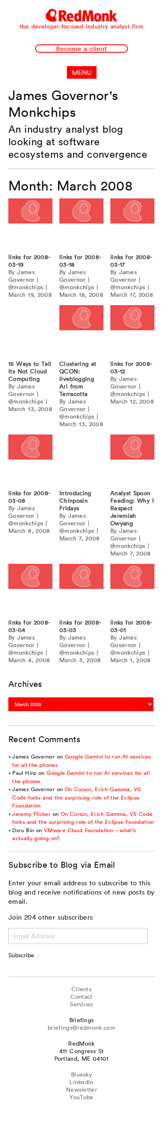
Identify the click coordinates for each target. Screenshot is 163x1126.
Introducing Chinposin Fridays (75, 500)
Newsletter (81, 1089)
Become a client (81, 48)
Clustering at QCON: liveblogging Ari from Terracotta (77, 379)
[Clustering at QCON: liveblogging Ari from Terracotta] (81, 330)
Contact (81, 996)
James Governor (21, 275)
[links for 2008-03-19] (30, 223)
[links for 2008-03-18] (81, 223)
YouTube (81, 1097)
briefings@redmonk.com (81, 1027)
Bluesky (81, 1074)
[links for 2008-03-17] (132, 223)
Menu (82, 72)
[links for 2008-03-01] (132, 589)
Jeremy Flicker (31, 814)
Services (81, 1004)
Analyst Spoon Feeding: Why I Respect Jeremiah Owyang (132, 508)
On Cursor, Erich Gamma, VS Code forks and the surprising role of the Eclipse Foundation (76, 797)
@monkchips (25, 287)
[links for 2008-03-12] (132, 330)
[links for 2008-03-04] (30, 589)
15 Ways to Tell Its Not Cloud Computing (30, 371)
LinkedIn (81, 1082)
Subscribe (21, 955)
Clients (81, 989)
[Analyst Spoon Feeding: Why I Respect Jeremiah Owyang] (132, 459)
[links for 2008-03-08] (30, 459)
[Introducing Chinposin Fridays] (81, 459)
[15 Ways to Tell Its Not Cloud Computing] (30, 330)
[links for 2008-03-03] (81, 589)
